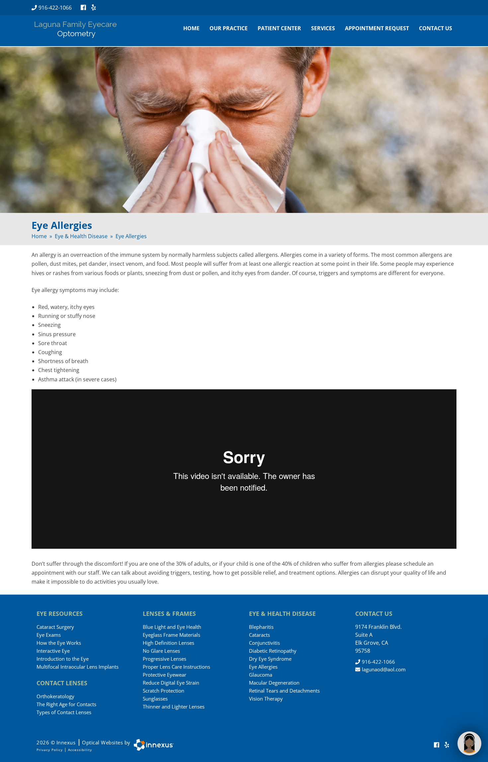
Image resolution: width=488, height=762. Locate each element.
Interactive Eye (53, 650)
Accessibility (80, 749)
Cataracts (259, 634)
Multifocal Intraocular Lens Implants (78, 666)
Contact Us (435, 28)
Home (191, 28)
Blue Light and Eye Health (172, 626)
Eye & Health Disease (81, 236)
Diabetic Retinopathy (272, 650)
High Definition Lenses (168, 642)
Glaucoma (260, 674)
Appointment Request (377, 28)
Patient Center (279, 28)
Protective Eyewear (164, 674)
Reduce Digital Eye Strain (171, 682)
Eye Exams (49, 634)
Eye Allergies (263, 666)
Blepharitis (261, 626)
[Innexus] (152, 745)
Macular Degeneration (274, 682)
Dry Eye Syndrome (270, 658)
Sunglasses (155, 698)
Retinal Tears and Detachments (284, 690)
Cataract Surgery (55, 626)
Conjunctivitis (264, 642)
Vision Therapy (266, 698)
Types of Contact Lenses (64, 712)
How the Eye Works (59, 642)
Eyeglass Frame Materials (171, 634)
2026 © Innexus (83, 742)
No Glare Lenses (161, 650)
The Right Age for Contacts (66, 704)
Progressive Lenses (164, 658)
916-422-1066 (55, 7)
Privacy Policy (50, 749)
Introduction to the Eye (63, 658)
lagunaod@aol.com (384, 669)
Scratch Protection (163, 690)
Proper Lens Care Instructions (176, 666)
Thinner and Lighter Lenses (173, 706)
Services (323, 28)
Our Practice (228, 28)
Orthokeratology (55, 696)
